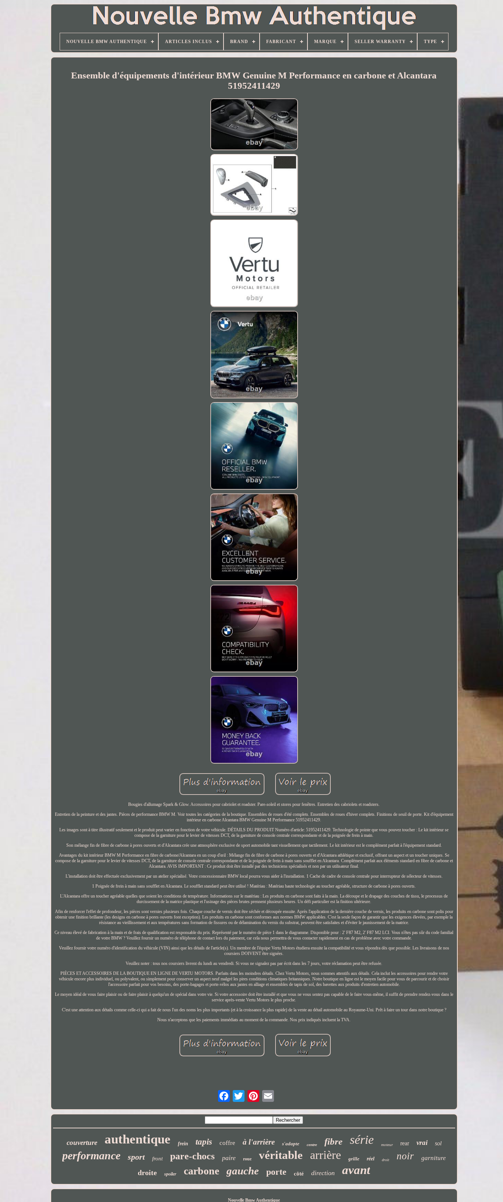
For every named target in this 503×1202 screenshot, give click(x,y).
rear (404, 1143)
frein (183, 1143)
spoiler (170, 1174)
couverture (82, 1142)
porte (276, 1172)
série (362, 1139)
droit (385, 1160)
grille (353, 1159)
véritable (281, 1155)
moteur (387, 1144)
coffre (227, 1142)
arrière (325, 1155)
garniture (433, 1158)
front (157, 1159)
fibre (333, 1141)
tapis (204, 1141)
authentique (137, 1139)
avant (356, 1170)
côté (299, 1174)
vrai (422, 1142)
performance (91, 1155)
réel (370, 1159)
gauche (242, 1171)
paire (229, 1158)
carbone (201, 1171)
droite (147, 1172)
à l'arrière (259, 1142)
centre (312, 1144)
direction (323, 1173)
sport (136, 1157)
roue (247, 1159)
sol (438, 1143)
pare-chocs (192, 1156)
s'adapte (290, 1143)
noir (405, 1156)
